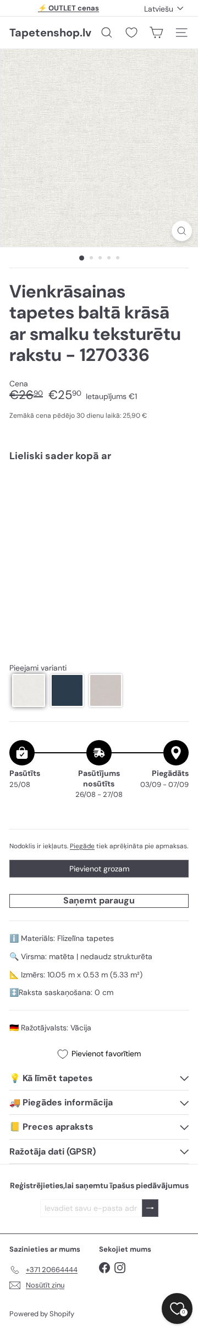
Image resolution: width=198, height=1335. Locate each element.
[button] (28, 690)
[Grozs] (156, 33)
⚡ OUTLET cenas (68, 8)
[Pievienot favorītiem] (174, 493)
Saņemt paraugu (99, 900)
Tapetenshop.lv (50, 32)
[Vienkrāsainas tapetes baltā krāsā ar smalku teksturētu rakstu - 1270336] (99, 508)
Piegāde (82, 846)
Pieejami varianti (38, 668)
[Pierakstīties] (150, 1208)
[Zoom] (182, 231)
